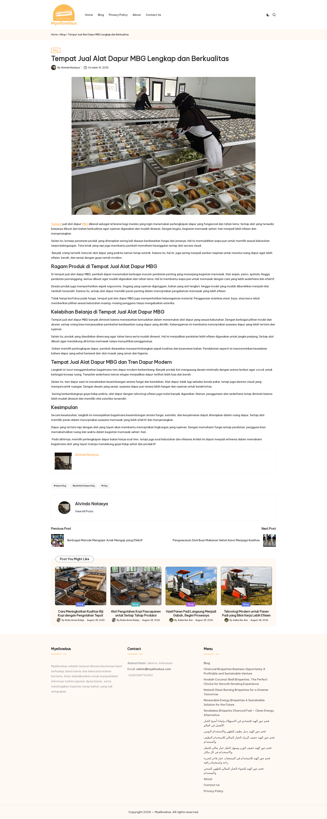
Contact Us (212, 785)
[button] (84, 511)
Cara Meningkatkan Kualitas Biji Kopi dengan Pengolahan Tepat (80, 613)
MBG (85, 224)
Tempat (56, 224)
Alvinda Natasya (91, 503)
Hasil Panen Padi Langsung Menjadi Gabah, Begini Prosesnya (191, 613)
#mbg (104, 485)
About (208, 779)
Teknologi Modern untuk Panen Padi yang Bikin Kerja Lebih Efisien (246, 613)
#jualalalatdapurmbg (84, 485)
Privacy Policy (213, 791)
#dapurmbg (60, 485)
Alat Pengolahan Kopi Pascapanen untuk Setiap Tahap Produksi (136, 613)
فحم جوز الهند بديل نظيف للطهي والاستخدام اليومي (235, 731)
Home (54, 34)
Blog (62, 34)
